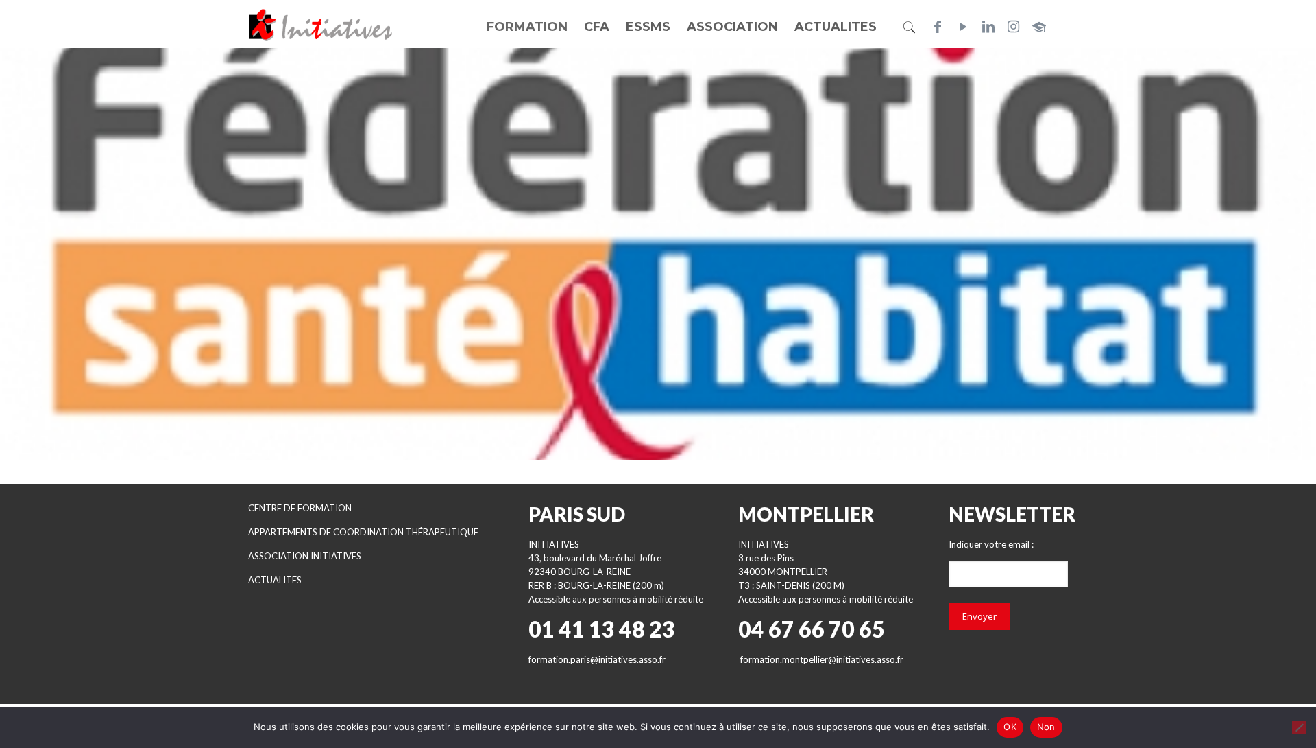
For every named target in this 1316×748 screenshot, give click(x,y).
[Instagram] (1013, 27)
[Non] (1299, 727)
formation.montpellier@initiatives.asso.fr (821, 659)
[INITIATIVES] (321, 24)
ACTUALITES (275, 579)
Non (1046, 726)
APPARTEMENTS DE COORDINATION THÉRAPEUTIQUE (363, 531)
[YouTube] (963, 27)
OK (1009, 726)
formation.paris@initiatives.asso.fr (597, 659)
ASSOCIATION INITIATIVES (304, 555)
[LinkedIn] (988, 27)
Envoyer (979, 616)
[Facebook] (937, 27)
